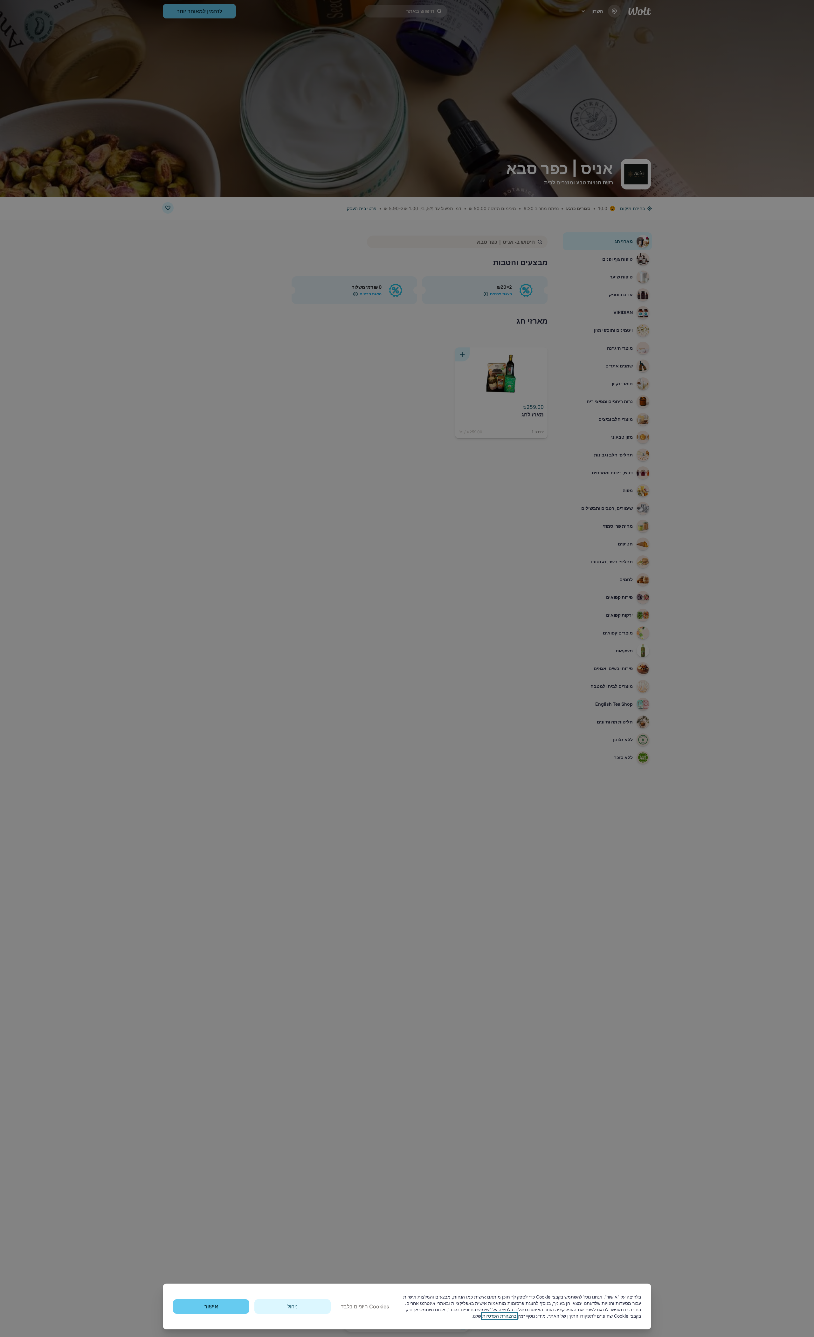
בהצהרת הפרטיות (499, 1316)
